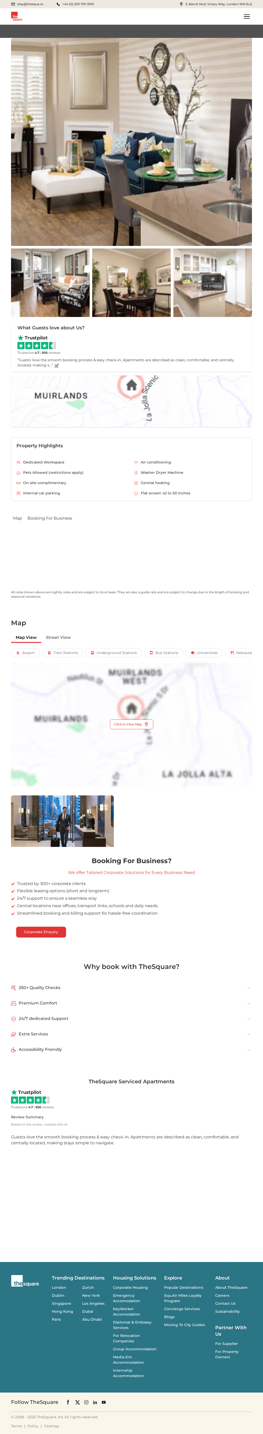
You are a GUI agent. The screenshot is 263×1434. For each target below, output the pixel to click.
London (59, 1287)
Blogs (169, 1317)
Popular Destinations (183, 1287)
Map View (26, 637)
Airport (28, 652)
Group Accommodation (135, 1349)
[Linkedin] (95, 1402)
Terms (16, 1426)
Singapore (61, 1303)
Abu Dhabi (92, 1319)
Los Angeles (93, 1303)
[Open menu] (247, 16)
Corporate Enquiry (41, 932)
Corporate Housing (130, 1287)
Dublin (58, 1295)
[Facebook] (68, 1402)
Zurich (88, 1287)
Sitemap (51, 1426)
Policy (33, 1426)
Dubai (87, 1311)
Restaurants (247, 652)
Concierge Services (182, 1309)
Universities (207, 652)
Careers (222, 1295)
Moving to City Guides (184, 1325)
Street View (58, 637)
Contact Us (225, 1303)
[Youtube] (103, 1402)
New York (91, 1295)
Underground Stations (117, 652)
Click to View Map (128, 724)
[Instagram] (86, 1402)
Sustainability (227, 1311)
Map (17, 518)
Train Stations (65, 652)
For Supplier (226, 1343)
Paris (56, 1319)
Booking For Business (49, 518)
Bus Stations (166, 652)
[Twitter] (77, 1402)
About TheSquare (231, 1287)
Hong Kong (62, 1311)
